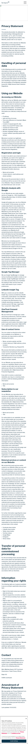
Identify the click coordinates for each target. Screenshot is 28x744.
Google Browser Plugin (8, 257)
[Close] (26, 718)
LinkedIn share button (9, 529)
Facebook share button (9, 527)
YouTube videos (7, 533)
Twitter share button (8, 531)
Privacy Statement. (20, 737)
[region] (14, 730)
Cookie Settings (14, 741)
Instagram (5, 537)
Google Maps (6, 535)
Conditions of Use (15, 733)
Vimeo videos (6, 538)
